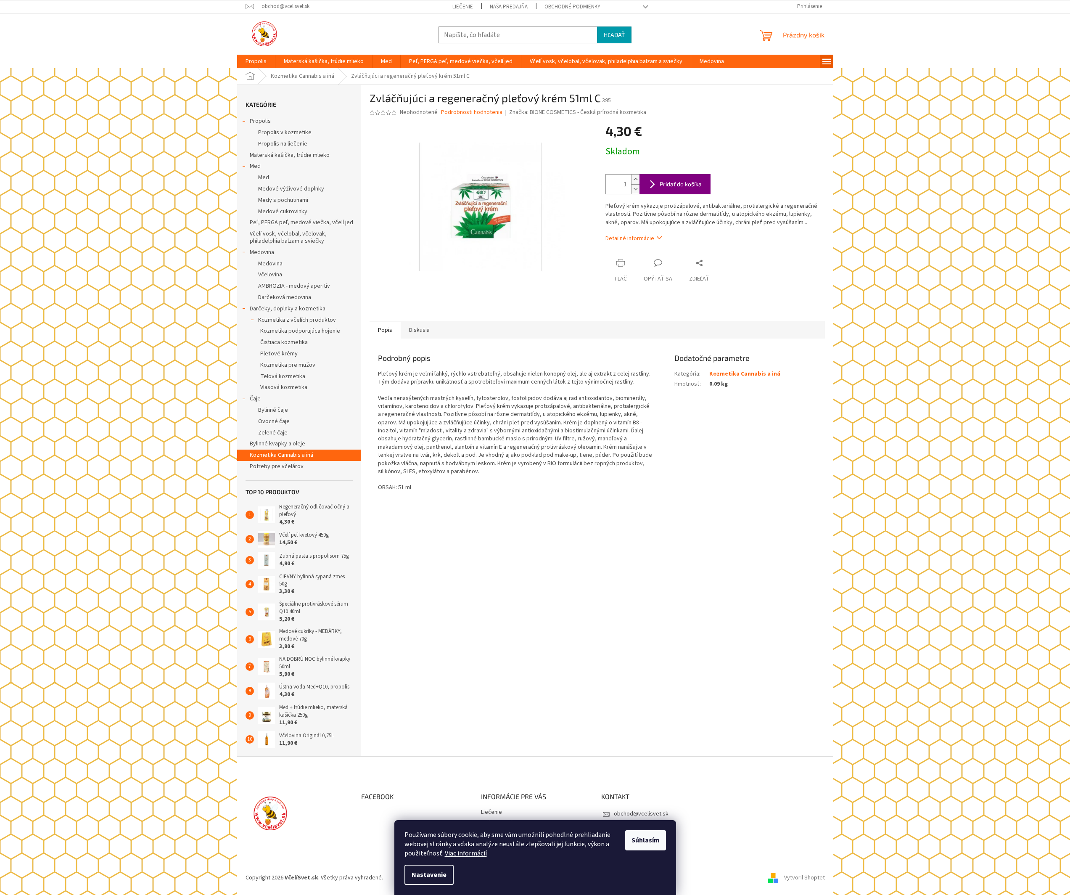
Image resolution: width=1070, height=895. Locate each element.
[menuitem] (256, 61)
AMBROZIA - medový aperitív (294, 286)
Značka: (577, 112)
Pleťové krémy (279, 354)
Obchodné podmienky (572, 7)
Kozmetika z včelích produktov (297, 320)
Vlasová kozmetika (283, 387)
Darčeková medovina (284, 297)
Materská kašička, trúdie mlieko (290, 155)
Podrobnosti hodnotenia (471, 113)
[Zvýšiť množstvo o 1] (635, 179)
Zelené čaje (273, 433)
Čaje (255, 399)
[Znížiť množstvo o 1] (635, 189)
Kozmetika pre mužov (287, 365)
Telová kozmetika (282, 376)
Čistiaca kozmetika (284, 342)
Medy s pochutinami (283, 200)
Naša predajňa (509, 7)
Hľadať (614, 34)
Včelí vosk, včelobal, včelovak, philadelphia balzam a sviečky (288, 237)
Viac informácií (466, 853)
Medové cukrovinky (282, 211)
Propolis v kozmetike (285, 132)
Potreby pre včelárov (277, 466)
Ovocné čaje (274, 421)
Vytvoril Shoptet (804, 878)
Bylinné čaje (273, 410)
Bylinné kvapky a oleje (277, 444)
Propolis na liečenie (282, 144)
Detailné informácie (629, 238)
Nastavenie (429, 874)
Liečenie (462, 7)
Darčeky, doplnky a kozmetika (287, 309)
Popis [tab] (385, 330)
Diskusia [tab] (419, 330)
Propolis (260, 121)
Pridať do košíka (681, 184)
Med (255, 166)
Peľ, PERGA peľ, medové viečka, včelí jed (301, 222)
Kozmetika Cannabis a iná (281, 455)
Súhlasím (645, 840)
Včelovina (270, 274)
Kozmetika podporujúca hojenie (300, 331)
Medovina (262, 252)
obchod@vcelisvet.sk (641, 814)
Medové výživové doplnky (291, 189)
